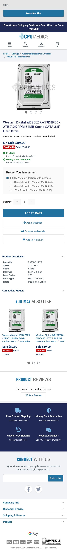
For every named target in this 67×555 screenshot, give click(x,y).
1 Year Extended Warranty (33, 190)
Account (41, 46)
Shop (10, 46)
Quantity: (7, 201)
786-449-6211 (45, 440)
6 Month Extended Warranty (33, 186)
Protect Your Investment (21, 172)
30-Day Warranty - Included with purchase (30, 177)
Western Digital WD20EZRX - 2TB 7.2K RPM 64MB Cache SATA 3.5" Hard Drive (16, 338)
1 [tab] (26, 112)
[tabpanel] (33, 87)
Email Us (58, 440)
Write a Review (34, 395)
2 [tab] (31, 112)
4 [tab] (41, 112)
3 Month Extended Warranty (33, 181)
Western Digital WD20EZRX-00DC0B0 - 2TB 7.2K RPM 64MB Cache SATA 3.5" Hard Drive (50, 340)
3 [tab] (36, 112)
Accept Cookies (33, 13)
